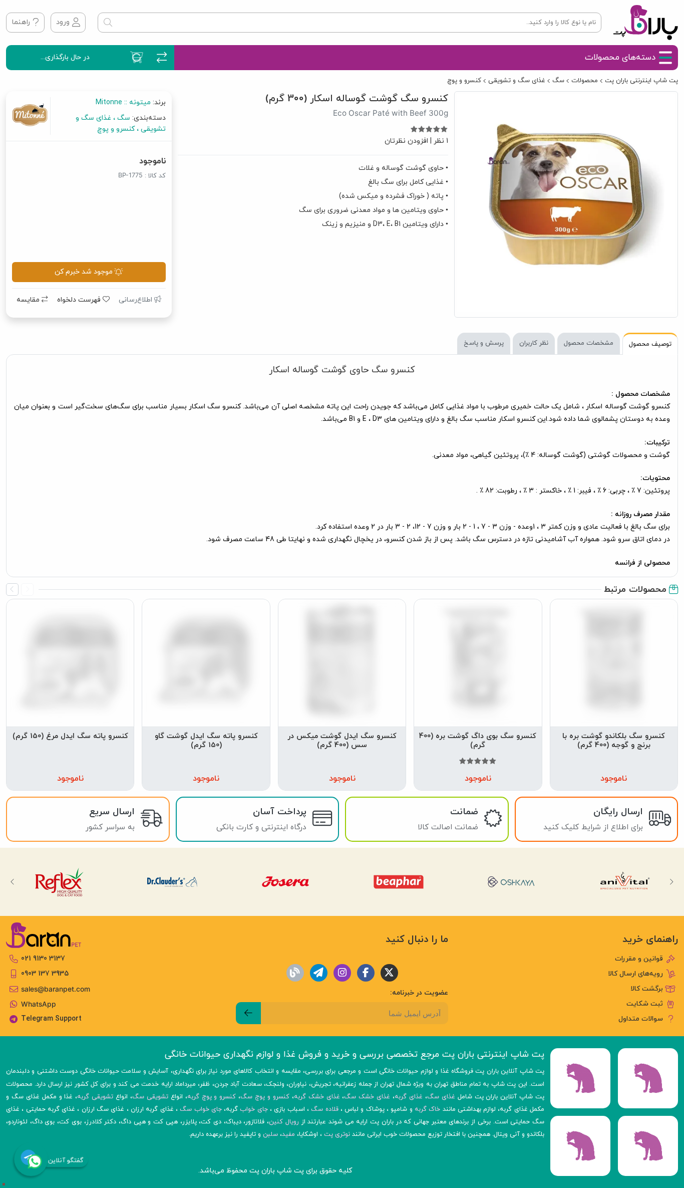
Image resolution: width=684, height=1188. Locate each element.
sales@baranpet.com (55, 989)
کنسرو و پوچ (464, 80)
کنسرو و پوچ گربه (211, 1096)
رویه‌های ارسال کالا (635, 974)
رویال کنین (284, 1121)
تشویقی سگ (150, 1096)
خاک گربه (427, 1109)
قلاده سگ (324, 1109)
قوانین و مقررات (639, 959)
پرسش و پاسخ (484, 343)
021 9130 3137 (43, 959)
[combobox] (349, 23)
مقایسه (29, 300)
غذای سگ (441, 1096)
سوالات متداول (640, 1019)
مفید (288, 1134)
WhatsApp (38, 1004)
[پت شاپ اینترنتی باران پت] (645, 22)
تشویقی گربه (95, 1096)
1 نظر (441, 141)
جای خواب (253, 1109)
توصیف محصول (650, 344)
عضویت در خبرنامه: (419, 993)
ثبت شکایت (644, 1004)
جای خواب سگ (201, 1109)
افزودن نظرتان (406, 141)
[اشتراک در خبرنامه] (248, 1013)
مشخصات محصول (588, 343)
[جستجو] (108, 23)
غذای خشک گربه (317, 1096)
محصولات (584, 80)
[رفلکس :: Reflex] (59, 882)
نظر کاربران (533, 343)
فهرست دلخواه (80, 300)
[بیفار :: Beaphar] (399, 882)
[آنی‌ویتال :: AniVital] (625, 882)
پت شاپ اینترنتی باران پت (641, 80)
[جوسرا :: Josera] (285, 882)
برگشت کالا (646, 989)
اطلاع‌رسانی (136, 300)
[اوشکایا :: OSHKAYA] (512, 882)
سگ (558, 80)
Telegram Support (51, 1019)
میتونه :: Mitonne (123, 102)
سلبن (270, 1134)
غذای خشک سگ (367, 1096)
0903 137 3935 (45, 974)
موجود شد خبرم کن (84, 272)
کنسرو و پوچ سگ (264, 1096)
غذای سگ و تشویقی (516, 80)
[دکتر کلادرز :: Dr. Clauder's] (172, 882)
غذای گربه (409, 1096)
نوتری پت (337, 1134)
